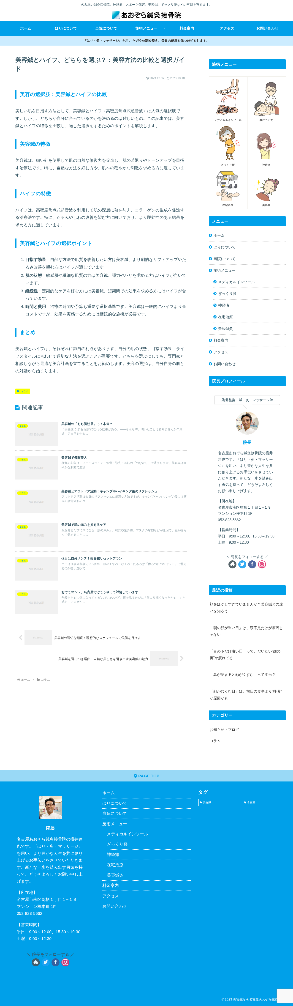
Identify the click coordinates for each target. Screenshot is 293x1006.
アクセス (221, 352)
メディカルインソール (236, 282)
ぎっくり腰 (227, 293)
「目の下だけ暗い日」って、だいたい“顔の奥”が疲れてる (245, 654)
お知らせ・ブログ (224, 729)
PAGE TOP (148, 776)
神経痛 (223, 305)
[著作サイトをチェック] (232, 564)
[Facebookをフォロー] (252, 564)
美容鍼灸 (225, 328)
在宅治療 (225, 317)
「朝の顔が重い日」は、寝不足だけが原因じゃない (246, 631)
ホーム (219, 235)
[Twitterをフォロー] (242, 564)
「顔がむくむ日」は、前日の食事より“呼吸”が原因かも (246, 694)
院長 (247, 442)
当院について (225, 259)
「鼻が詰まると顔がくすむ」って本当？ (243, 674)
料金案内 (221, 340)
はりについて (225, 247)
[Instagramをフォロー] (262, 564)
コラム (24, 391)
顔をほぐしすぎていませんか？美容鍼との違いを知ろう (246, 607)
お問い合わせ (225, 364)
